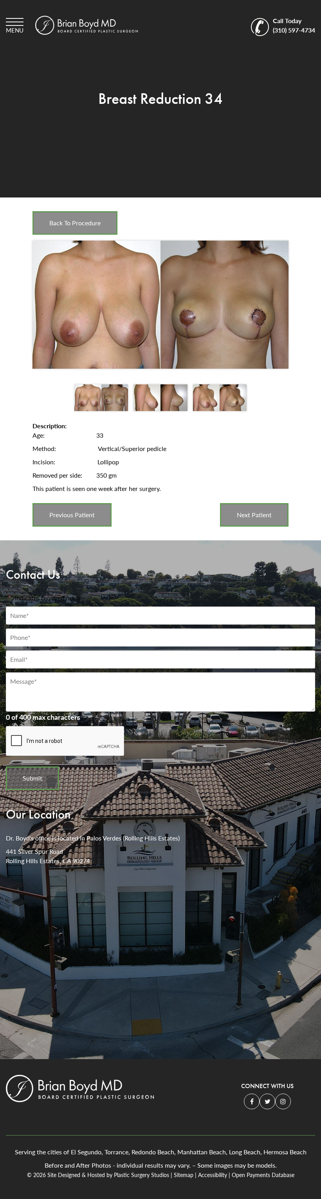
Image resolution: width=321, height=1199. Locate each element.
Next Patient (254, 514)
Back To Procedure (75, 222)
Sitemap (183, 1175)
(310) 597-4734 (294, 25)
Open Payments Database (263, 1175)
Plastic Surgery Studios (141, 1175)
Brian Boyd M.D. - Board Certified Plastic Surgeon (86, 25)
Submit (32, 777)
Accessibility (212, 1175)
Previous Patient (72, 514)
